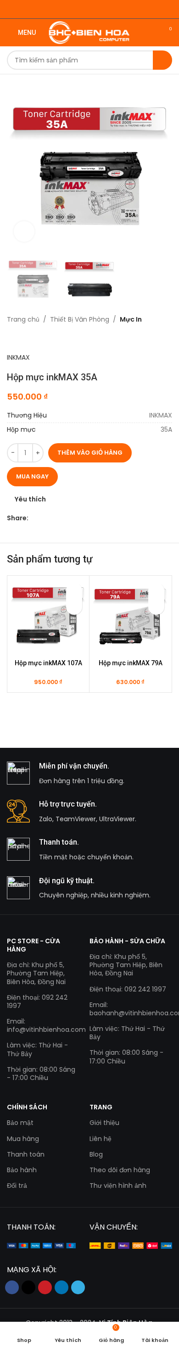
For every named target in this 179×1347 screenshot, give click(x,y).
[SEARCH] (162, 60)
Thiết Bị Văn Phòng (79, 319)
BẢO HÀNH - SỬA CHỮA (127, 941)
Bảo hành (22, 1169)
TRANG (101, 1107)
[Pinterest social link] (55, 518)
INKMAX (18, 357)
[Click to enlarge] (24, 231)
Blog (96, 1154)
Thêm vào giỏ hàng (90, 452)
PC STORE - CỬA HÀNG (33, 945)
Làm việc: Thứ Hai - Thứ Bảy (37, 1049)
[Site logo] (90, 32)
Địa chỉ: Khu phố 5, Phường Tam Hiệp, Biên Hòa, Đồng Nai (36, 973)
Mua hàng (23, 1138)
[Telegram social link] (76, 518)
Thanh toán (26, 1154)
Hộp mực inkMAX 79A (130, 663)
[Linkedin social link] (65, 518)
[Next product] (29, 338)
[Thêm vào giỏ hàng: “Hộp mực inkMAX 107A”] (74, 607)
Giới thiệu (104, 1122)
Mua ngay (32, 476)
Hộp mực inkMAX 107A (48, 663)
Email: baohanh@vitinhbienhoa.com (131, 1009)
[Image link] (41, 1245)
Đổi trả (17, 1185)
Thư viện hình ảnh (118, 1185)
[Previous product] (11, 338)
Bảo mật (20, 1122)
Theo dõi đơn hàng (120, 1169)
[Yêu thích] (74, 591)
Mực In (131, 319)
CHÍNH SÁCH (27, 1107)
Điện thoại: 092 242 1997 (37, 1001)
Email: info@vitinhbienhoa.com (41, 1025)
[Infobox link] (89, 774)
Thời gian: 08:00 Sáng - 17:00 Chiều (41, 1073)
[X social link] (44, 518)
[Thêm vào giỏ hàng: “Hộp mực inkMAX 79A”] (156, 607)
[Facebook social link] (33, 518)
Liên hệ (101, 1138)
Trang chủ (23, 319)
